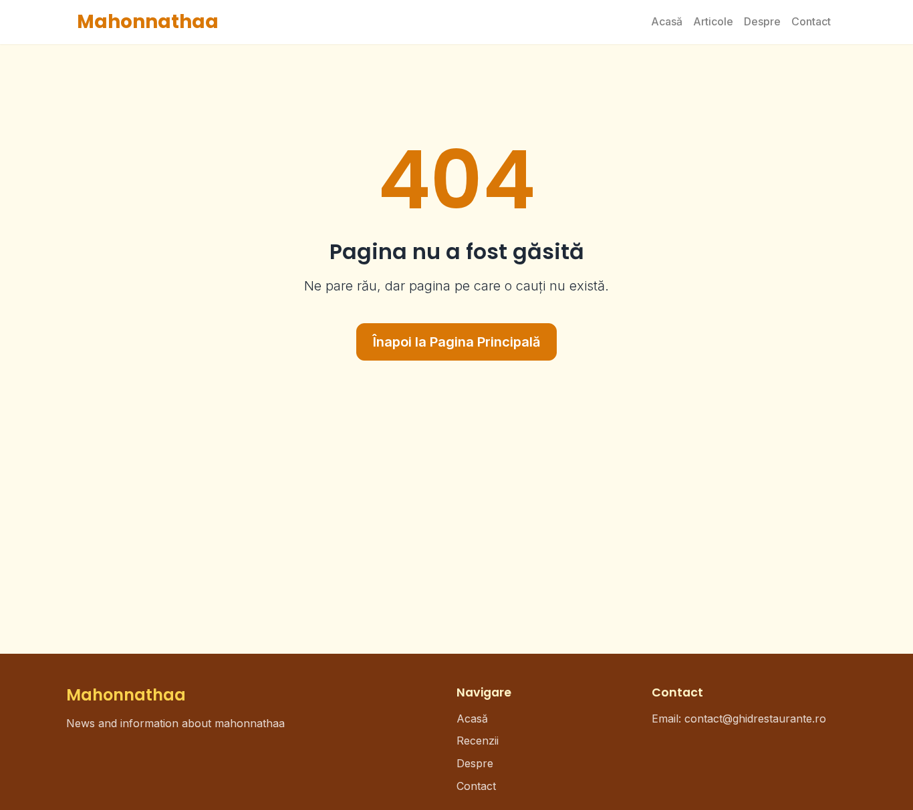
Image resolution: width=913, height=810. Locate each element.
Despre (762, 21)
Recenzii (477, 740)
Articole (713, 21)
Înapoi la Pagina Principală (456, 342)
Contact (811, 21)
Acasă (666, 21)
